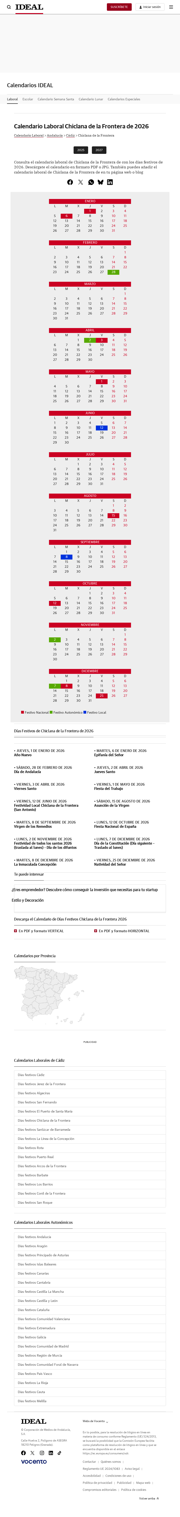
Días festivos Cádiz (31, 1075)
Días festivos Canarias (33, 1273)
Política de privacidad (97, 1482)
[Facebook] (23, 1453)
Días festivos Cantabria (34, 1282)
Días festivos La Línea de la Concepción (46, 1139)
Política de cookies (133, 1490)
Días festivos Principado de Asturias (43, 1255)
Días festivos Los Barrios (35, 1184)
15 (113, 515)
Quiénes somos (111, 1461)
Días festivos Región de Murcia (40, 1355)
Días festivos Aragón (32, 1246)
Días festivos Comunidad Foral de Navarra (48, 1364)
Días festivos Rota (31, 1148)
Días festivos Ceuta (31, 1392)
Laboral (12, 99)
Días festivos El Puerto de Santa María (45, 1111)
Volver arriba (147, 1498)
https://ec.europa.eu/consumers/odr (105, 1453)
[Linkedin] (110, 182)
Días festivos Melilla (32, 1401)
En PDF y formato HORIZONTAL (124, 931)
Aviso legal (132, 1468)
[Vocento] (34, 1462)
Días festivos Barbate (33, 1175)
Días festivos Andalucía (34, 1237)
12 (101, 428)
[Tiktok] (59, 1453)
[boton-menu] (171, 7)
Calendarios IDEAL (30, 85)
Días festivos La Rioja (33, 1383)
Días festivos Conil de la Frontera (41, 1193)
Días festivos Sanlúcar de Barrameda (44, 1129)
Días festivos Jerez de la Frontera (42, 1084)
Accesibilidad (92, 1475)
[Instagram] (42, 1453)
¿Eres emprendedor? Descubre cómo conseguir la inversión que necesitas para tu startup (85, 890)
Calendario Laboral (29, 135)
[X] (80, 182)
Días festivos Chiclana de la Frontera (44, 1120)
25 (102, 695)
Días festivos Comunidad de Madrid (43, 1346)
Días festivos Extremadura (36, 1328)
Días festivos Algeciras (34, 1093)
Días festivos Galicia (32, 1337)
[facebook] (70, 182)
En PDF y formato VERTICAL (41, 931)
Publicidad (124, 1482)
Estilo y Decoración (28, 900)
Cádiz (70, 135)
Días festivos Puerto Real (36, 1157)
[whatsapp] (91, 182)
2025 (80, 150)
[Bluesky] (100, 182)
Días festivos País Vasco (35, 1374)
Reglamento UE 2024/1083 (101, 1468)
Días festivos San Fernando (37, 1102)
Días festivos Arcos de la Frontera (42, 1166)
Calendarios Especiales (124, 99)
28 (114, 272)
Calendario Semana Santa (56, 99)
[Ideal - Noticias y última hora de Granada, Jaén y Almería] (29, 7)
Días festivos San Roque (35, 1202)
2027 (99, 150)
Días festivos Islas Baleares (37, 1264)
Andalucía (55, 135)
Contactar (89, 1461)
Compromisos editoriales (99, 1490)
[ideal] (33, 1421)
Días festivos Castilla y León (38, 1301)
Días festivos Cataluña (33, 1310)
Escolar (27, 99)
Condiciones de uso (118, 1475)
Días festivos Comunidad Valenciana (44, 1319)
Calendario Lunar (91, 99)
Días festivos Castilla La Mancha (41, 1291)
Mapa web (143, 1482)
